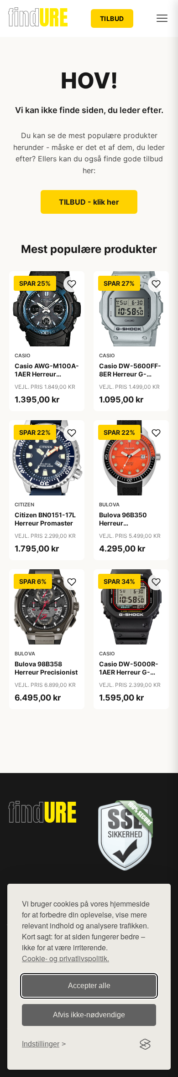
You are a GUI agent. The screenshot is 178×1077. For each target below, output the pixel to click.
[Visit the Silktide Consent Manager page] (145, 1044)
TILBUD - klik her (89, 201)
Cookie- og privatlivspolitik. (65, 958)
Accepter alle (89, 985)
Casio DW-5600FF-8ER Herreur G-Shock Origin (130, 374)
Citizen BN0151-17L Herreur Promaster (45, 519)
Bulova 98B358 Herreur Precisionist (46, 668)
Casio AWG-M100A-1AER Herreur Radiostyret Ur (47, 374)
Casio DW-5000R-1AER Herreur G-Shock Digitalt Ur (128, 672)
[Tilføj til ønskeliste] (71, 284)
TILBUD (112, 18)
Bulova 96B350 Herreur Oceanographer (123, 523)
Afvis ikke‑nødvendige (89, 1015)
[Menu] (162, 18)
